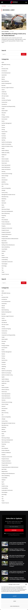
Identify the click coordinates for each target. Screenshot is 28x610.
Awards (3, 77)
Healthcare (4, 154)
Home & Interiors (5, 161)
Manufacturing (5, 196)
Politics (3, 217)
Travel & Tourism (5, 274)
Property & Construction (7, 228)
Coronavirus (4, 104)
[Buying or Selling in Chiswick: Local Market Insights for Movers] (5, 550)
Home (9, 6)
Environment (4, 119)
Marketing (4, 198)
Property (3, 226)
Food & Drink (4, 131)
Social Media (4, 249)
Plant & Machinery (6, 213)
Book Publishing (5, 81)
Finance (3, 127)
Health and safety (5, 152)
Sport (3, 253)
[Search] (26, 2)
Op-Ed (3, 207)
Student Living (5, 257)
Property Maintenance (6, 234)
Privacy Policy (12, 535)
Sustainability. (5, 259)
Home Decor (4, 163)
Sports (3, 255)
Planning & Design (6, 209)
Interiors (3, 177)
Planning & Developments (7, 211)
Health (3, 148)
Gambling (4, 138)
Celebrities (4, 91)
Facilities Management (7, 123)
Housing (3, 171)
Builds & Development (6, 83)
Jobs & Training (5, 184)
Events (3, 121)
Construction (4, 102)
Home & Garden (5, 158)
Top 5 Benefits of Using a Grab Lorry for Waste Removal (14, 34)
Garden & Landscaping (7, 142)
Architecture (4, 70)
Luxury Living (4, 192)
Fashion (3, 125)
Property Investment (6, 232)
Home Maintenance (6, 167)
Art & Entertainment (6, 72)
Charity (3, 98)
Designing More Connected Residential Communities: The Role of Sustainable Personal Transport (16, 564)
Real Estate (4, 240)
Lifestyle (3, 190)
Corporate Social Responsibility (8, 106)
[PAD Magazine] (14, 2)
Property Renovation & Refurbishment (10, 238)
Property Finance (5, 230)
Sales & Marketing (6, 247)
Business (4, 85)
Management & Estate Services (8, 194)
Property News (5, 236)
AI (2, 66)
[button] (26, 584)
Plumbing (4, 215)
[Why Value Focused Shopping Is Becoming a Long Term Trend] (5, 557)
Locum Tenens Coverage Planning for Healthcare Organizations (17, 543)
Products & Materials (6, 224)
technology (4, 265)
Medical (3, 200)
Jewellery (4, 182)
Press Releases (5, 219)
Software (3, 251)
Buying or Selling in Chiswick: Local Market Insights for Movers (17, 549)
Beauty (3, 79)
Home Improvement (6, 165)
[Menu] (2, 2)
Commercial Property (6, 100)
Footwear (4, 133)
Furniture (4, 135)
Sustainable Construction (7, 261)
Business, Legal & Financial (7, 87)
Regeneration (5, 242)
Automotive (4, 75)
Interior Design (5, 175)
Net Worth (4, 203)
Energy (3, 114)
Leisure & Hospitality (6, 188)
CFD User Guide (5, 96)
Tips (2, 268)
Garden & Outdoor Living (7, 146)
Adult (3, 62)
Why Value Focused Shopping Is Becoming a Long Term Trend (17, 556)
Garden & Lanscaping (6, 144)
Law (2, 186)
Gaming (3, 140)
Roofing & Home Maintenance (8, 245)
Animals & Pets (5, 68)
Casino (3, 89)
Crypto (3, 108)
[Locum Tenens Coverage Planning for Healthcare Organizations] (5, 544)
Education (4, 112)
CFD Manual (4, 93)
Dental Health (5, 110)
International (4, 179)
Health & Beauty (5, 150)
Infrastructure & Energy (7, 173)
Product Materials (5, 221)
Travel (3, 272)
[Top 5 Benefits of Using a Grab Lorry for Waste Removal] (14, 22)
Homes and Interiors (6, 169)
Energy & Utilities (5, 117)
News (3, 205)
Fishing (3, 129)
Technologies (4, 263)
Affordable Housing (6, 64)
